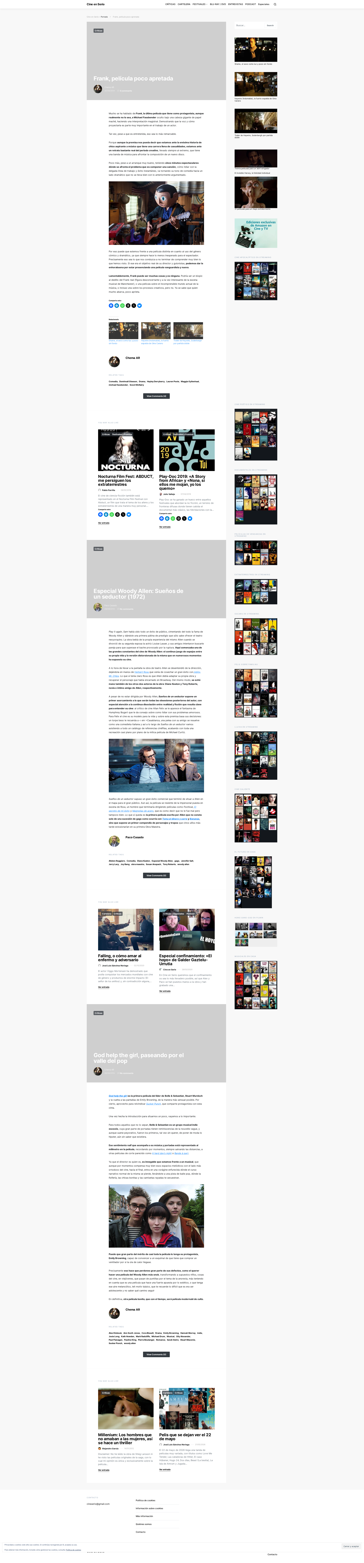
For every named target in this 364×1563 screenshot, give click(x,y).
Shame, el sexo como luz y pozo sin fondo (253, 64)
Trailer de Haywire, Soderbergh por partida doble (254, 136)
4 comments (126, 91)
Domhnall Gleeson (128, 381)
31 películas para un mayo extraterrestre (252, 209)
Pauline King (130, 1340)
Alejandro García (110, 1448)
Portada (104, 17)
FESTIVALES (199, 4)
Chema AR (109, 87)
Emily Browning (171, 1333)
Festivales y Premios (122, 434)
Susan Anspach (153, 864)
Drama (142, 381)
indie (199, 1333)
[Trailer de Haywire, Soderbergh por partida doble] (188, 330)
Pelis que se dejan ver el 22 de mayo (185, 1436)
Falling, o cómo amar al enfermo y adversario (119, 957)
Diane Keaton (143, 861)
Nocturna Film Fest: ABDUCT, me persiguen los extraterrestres (125, 480)
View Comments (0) (156, 875)
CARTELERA (184, 4)
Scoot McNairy (137, 385)
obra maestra (137, 864)
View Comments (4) (156, 396)
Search (270, 25)
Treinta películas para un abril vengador (252, 168)
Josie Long (114, 1336)
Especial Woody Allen (162, 861)
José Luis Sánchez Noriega (115, 965)
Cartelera (106, 913)
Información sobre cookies (149, 1508)
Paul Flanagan (115, 1340)
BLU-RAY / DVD (218, 4)
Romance (160, 1340)
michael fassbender (118, 385)
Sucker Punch (115, 1343)
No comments (126, 609)
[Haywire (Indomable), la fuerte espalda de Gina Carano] (156, 330)
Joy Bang (125, 864)
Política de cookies (145, 1500)
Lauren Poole (172, 381)
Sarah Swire (173, 1340)
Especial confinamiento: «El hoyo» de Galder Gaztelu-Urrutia (185, 959)
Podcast (191, 913)
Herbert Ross (142, 672)
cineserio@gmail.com (98, 1503)
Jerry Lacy (114, 864)
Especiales (263, 4)
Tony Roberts (169, 864)
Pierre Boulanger (146, 1340)
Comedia (113, 381)
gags (176, 861)
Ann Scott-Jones (131, 1333)
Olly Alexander (183, 1336)
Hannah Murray (188, 1333)
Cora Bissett (148, 1333)
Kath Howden (127, 1336)
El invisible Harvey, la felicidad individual (252, 173)
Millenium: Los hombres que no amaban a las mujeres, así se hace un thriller (125, 1438)
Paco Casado (110, 605)
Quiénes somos (144, 1524)
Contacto (140, 1532)
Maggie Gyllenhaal (190, 381)
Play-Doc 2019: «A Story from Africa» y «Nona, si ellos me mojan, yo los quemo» (182, 482)
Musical (170, 1336)
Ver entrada (103, 523)
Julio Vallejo (169, 494)
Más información (144, 1516)
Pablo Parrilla (108, 490)
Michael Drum (158, 1336)
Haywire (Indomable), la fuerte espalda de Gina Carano (255, 99)
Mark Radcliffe (143, 1336)
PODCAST (250, 4)
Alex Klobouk (115, 1333)
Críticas (98, 30)
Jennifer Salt (187, 861)
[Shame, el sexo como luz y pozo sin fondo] (123, 330)
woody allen (183, 864)
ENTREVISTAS (235, 4)
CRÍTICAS (170, 4)
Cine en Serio (96, 4)
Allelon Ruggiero (117, 861)
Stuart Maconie (187, 1340)
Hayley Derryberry (156, 381)
